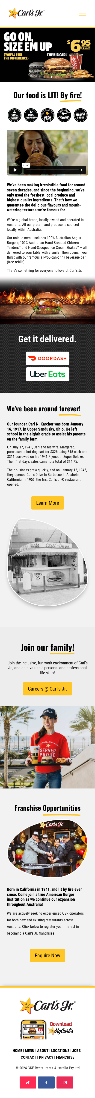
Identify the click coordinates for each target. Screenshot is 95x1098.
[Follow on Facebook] (46, 1082)
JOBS (76, 1050)
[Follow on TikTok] (28, 1082)
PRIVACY (46, 1057)
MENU (29, 1050)
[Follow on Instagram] (64, 1082)
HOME (17, 1050)
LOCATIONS (60, 1050)
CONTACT (28, 1057)
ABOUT (42, 1050)
